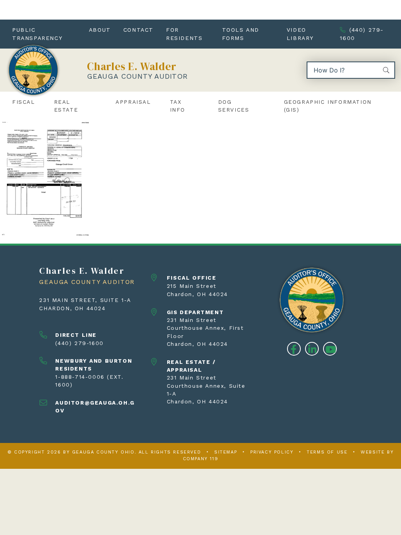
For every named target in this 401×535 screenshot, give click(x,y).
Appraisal (133, 102)
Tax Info (177, 106)
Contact (138, 30)
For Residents (184, 34)
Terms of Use (327, 452)
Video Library (300, 34)
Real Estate (66, 106)
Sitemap (225, 452)
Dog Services (233, 106)
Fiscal (23, 102)
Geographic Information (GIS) (328, 106)
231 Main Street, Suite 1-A (85, 300)
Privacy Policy (271, 452)
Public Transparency (37, 34)
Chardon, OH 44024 (72, 308)
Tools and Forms (240, 34)
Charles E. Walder (132, 66)
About (100, 30)
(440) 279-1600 (362, 34)
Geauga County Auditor (137, 76)
